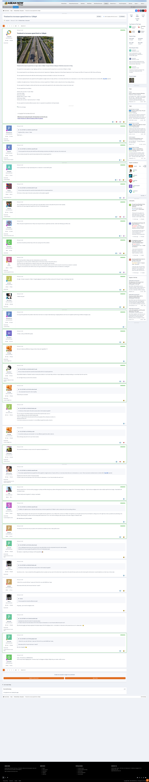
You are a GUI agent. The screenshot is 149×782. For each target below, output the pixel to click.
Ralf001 (133, 31)
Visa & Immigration (81, 772)
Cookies (16, 780)
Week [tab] (131, 166)
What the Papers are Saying (134, 109)
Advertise (44, 774)
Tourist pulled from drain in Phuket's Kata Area (138, 259)
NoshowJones (143, 27)
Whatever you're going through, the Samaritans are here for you (32, 116)
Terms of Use (45, 769)
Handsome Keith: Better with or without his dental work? (136, 296)
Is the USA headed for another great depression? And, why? (137, 310)
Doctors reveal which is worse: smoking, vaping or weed (136, 149)
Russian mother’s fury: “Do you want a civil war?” (137, 111)
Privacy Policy (5, 780)
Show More (143, 195)
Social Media (80, 774)
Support (44, 772)
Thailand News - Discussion (24, 20)
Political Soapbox (132, 137)
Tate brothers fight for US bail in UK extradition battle (137, 125)
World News (80, 771)
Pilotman (142, 31)
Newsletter (44, 771)
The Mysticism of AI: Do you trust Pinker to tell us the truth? (136, 282)
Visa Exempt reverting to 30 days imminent (138, 223)
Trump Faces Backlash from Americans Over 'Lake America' (138, 205)
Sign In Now (95, 678)
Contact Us (11, 780)
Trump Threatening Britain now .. (136, 138)
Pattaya (130, 91)
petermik (134, 26)
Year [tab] (140, 166)
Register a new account (33, 678)
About (43, 768)
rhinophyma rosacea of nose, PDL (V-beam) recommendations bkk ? (137, 241)
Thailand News (81, 768)
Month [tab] (135, 166)
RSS (20, 780)
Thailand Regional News (82, 769)
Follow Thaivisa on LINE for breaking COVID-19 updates (30, 118)
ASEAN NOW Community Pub (134, 280)
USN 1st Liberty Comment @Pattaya (137, 93)
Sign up (6, 771)
